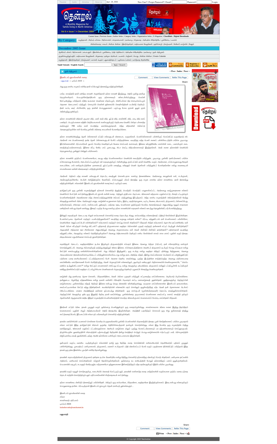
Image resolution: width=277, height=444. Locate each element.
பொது (136, 56)
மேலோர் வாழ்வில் (180, 44)
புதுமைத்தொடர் (110, 60)
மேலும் (191, 44)
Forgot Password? (156, 2)
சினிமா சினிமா (115, 44)
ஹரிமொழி (158, 44)
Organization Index (144, 36)
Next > (187, 71)
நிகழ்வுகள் (168, 44)
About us (98, 2)
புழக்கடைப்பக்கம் (124, 60)
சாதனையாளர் (118, 40)
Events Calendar (159, 56)
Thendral (63, 2)
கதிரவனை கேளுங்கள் (143, 44)
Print (161, 433)
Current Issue (93, 36)
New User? (142, 2)
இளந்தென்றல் (127, 44)
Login (215, 2)
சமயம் (105, 44)
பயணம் (174, 40)
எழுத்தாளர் (82, 40)
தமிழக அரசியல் (110, 56)
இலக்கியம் (97, 52)
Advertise (85, 2)
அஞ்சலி (129, 56)
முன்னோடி (165, 40)
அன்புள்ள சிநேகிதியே (151, 40)
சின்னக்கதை (96, 44)
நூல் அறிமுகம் (158, 52)
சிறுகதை (137, 40)
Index (179, 71)
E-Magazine (157, 36)
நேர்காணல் (106, 40)
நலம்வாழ (129, 40)
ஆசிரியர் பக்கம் (65, 52)
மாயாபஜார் (87, 52)
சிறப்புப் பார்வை (95, 40)
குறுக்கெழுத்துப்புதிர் (67, 56)
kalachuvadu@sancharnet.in (71, 407)
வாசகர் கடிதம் (97, 60)
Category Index (130, 36)
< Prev (173, 71)
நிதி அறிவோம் (118, 52)
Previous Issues (106, 36)
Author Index (118, 36)
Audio (74, 2)
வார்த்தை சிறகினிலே (141, 60)
